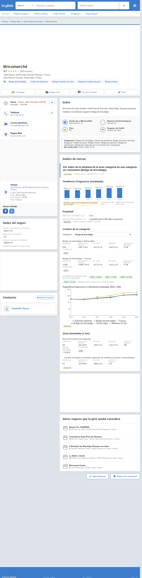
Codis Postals (59, 13)
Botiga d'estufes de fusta (62, 82)
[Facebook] (5, 211)
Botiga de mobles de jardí (89, 82)
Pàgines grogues (21, 13)
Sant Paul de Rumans (33, 21)
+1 (51, 113)
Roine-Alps (16, 21)
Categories (75, 13)
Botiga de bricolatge (17, 82)
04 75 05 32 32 (17, 115)
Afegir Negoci (92, 13)
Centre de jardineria (39, 82)
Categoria (67, 234)
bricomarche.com (18, 136)
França (5, 21)
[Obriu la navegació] (134, 5)
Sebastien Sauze (20, 308)
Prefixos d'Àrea (41, 13)
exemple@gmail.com (19, 125)
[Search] (124, 5)
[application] (100, 307)
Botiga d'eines (111, 82)
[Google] (11, 211)
